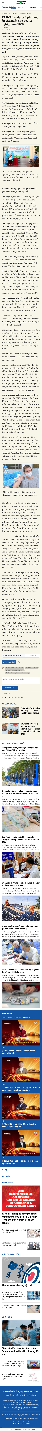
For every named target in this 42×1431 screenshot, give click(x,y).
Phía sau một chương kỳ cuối (17, 1285)
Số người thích (19, 697)
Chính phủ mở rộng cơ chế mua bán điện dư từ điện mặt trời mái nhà (20, 884)
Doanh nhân (31, 8)
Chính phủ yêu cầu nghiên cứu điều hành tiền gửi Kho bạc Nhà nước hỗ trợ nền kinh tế (20, 793)
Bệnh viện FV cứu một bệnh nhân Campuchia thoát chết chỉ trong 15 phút (20, 1351)
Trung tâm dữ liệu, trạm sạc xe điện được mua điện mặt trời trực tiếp (20, 749)
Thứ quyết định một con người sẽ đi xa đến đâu (14, 1307)
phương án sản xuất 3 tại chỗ (14, 667)
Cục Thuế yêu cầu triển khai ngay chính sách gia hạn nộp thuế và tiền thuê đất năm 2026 (20, 839)
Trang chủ (5, 13)
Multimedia (7, 1013)
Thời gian (10, 697)
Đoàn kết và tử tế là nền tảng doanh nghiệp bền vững (18, 1052)
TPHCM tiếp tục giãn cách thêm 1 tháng (17, 673)
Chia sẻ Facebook (10, 662)
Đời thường (7, 1317)
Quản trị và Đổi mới (10, 1254)
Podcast (9, 1017)
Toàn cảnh (21, 8)
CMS (18, 1429)
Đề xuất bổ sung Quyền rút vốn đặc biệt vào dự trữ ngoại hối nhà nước (21, 970)
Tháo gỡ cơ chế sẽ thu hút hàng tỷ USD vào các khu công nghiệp (30, 710)
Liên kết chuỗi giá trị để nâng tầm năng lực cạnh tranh (14, 1244)
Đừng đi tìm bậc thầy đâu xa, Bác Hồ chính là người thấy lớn (19, 1125)
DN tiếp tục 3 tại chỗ (32, 667)
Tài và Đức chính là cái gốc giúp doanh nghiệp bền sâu (20, 1162)
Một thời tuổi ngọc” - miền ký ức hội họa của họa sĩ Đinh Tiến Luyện (13, 1376)
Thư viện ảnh (17, 1017)
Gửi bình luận (9, 688)
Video (3, 1017)
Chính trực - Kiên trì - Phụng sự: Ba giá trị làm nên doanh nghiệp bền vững (21, 1088)
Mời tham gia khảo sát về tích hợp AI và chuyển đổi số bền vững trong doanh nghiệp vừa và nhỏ (13, 1295)
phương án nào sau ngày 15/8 (14, 670)
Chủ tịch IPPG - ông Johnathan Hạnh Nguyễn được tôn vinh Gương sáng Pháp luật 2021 (30, 729)
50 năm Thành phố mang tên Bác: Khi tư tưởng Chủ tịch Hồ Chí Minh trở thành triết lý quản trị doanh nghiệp (19, 1218)
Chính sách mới (25, 13)
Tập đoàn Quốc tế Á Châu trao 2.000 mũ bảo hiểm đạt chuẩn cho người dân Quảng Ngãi (13, 1363)
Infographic (27, 1017)
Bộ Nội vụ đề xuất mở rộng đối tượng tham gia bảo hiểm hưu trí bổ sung (20, 927)
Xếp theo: (4, 697)
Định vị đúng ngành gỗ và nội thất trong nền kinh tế (14, 1231)
